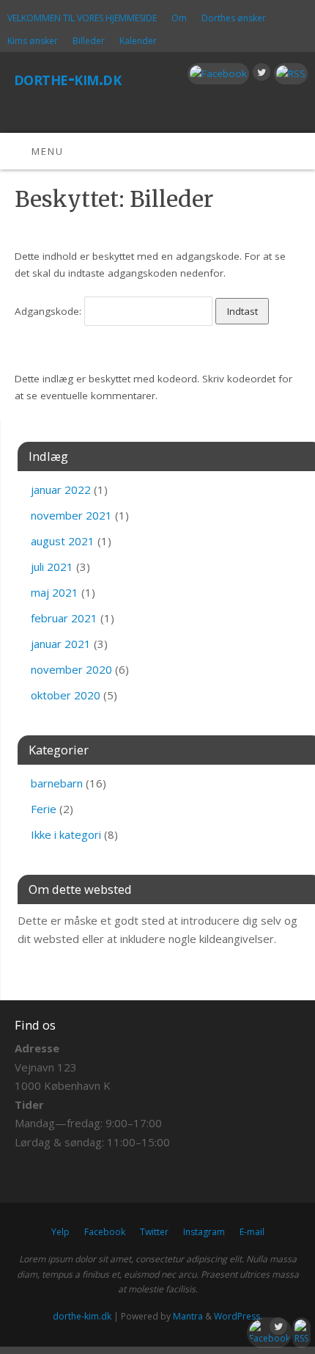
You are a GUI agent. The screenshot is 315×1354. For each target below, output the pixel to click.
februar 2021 (64, 618)
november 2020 (71, 669)
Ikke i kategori (66, 834)
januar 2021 (61, 643)
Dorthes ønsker (233, 18)
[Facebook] (216, 73)
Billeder (89, 40)
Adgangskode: (49, 311)
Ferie (43, 808)
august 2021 (62, 541)
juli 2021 (52, 566)
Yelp (60, 1232)
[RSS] (289, 73)
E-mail (252, 1232)
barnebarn (57, 783)
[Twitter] (259, 74)
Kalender (138, 40)
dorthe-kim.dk (67, 78)
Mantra (188, 1316)
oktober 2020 (65, 695)
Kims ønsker (32, 40)
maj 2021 (54, 592)
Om (179, 18)
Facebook (104, 1232)
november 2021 (71, 515)
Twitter (154, 1232)
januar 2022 (61, 489)
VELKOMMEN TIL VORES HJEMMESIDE (82, 18)
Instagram (204, 1232)
